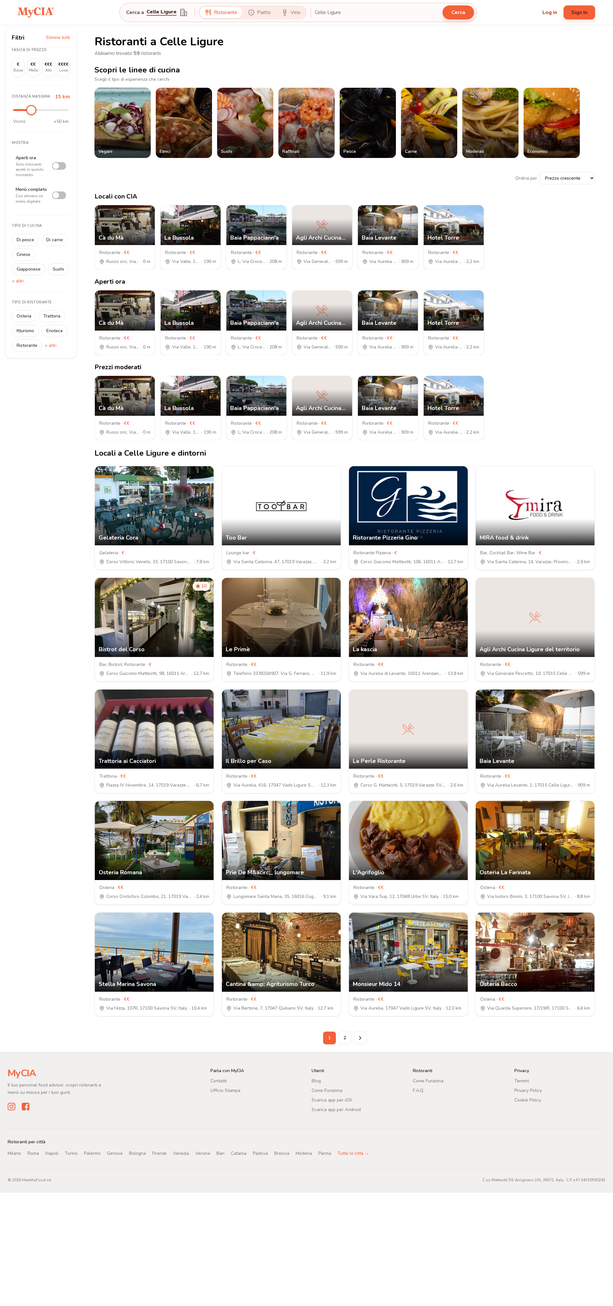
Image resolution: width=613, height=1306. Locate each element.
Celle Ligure (162, 12)
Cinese (23, 254)
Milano (14, 1153)
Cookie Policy (527, 1100)
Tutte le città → (353, 1153)
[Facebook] (26, 1107)
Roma (33, 1153)
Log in (549, 12)
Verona (202, 1153)
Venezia (181, 1153)
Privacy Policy (528, 1090)
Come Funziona (327, 1090)
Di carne (54, 240)
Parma (324, 1153)
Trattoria (51, 316)
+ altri (18, 281)
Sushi (58, 269)
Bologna (137, 1153)
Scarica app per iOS (332, 1100)
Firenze (159, 1153)
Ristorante (27, 345)
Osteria (24, 316)
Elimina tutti (58, 37)
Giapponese (29, 269)
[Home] (36, 12)
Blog (316, 1081)
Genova (115, 1153)
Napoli (51, 1153)
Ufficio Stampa (225, 1090)
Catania (238, 1153)
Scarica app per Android (336, 1110)
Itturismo (25, 331)
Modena (304, 1153)
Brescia (281, 1153)
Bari (220, 1153)
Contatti (218, 1081)
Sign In (579, 12)
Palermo (92, 1153)
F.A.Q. (418, 1090)
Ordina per (526, 178)
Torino (71, 1153)
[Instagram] (11, 1107)
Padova (260, 1153)
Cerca (458, 12)
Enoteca (54, 331)
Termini (521, 1081)
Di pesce (25, 240)
